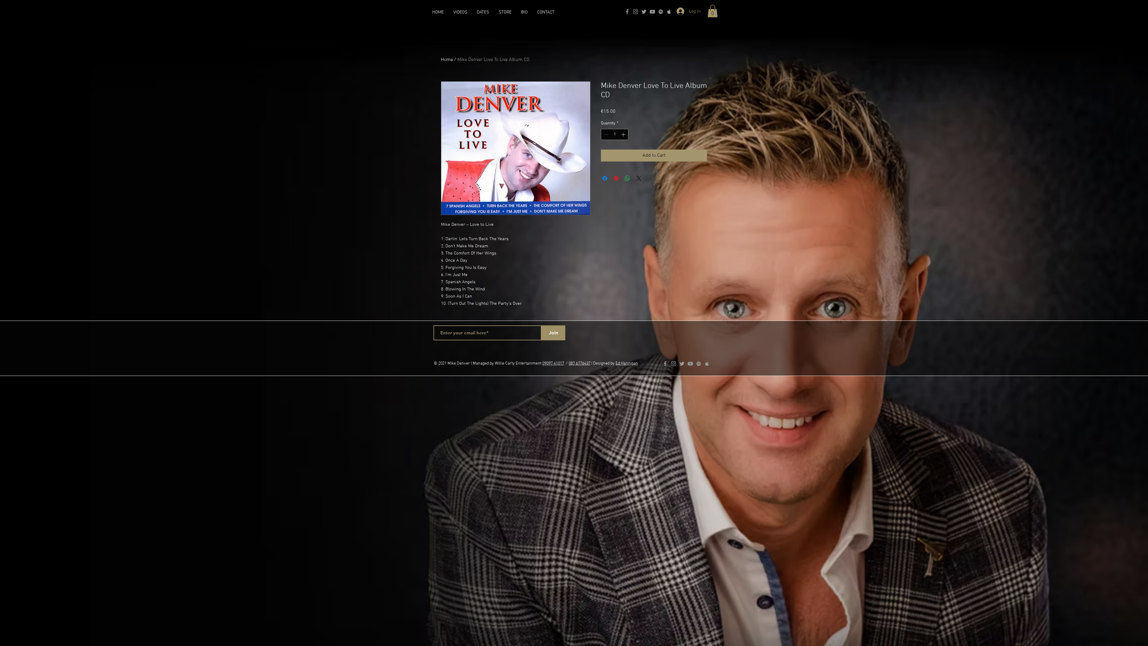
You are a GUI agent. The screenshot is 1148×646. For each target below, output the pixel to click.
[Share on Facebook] (604, 178)
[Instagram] (635, 11)
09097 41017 (553, 363)
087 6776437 (579, 363)
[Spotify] (660, 11)
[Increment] (624, 134)
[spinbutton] (614, 134)
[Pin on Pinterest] (616, 178)
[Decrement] (605, 134)
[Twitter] (644, 11)
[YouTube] (652, 11)
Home (447, 60)
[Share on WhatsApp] (627, 178)
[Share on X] (638, 178)
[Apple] (669, 11)
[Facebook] (627, 11)
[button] (712, 11)
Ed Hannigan (627, 363)
